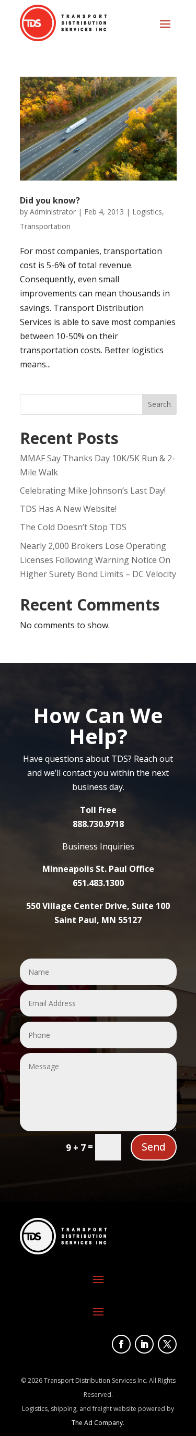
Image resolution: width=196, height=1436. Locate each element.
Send (154, 1147)
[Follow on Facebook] (121, 1344)
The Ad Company (97, 1422)
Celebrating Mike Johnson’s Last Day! (93, 490)
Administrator (53, 212)
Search (159, 404)
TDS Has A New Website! (68, 508)
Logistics (147, 212)
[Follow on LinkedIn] (144, 1344)
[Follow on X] (167, 1344)
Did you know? (50, 200)
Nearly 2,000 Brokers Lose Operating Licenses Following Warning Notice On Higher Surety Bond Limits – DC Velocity (98, 560)
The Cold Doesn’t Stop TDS (73, 527)
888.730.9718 (98, 824)
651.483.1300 (98, 883)
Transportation (45, 226)
